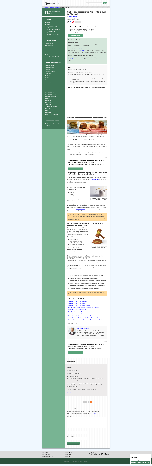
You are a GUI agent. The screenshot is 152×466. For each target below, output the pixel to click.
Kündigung (47, 24)
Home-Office (48, 88)
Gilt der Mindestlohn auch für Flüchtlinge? (77, 301)
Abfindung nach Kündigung (53, 34)
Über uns (69, 456)
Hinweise (94, 413)
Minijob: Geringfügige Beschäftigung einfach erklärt (81, 315)
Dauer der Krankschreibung (53, 56)
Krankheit (47, 54)
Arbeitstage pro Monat (50, 71)
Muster (53, 456)
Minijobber (72, 44)
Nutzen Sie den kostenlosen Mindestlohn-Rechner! (80, 71)
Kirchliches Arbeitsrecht (50, 90)
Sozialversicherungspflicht (51, 106)
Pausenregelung (48, 100)
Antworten (69, 392)
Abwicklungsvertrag (51, 32)
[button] (68, 22)
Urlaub (46, 110)
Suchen (105, 3)
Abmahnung (47, 22)
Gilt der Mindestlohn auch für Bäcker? (76, 303)
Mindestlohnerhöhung (80, 209)
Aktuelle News (47, 454)
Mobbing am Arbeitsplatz (50, 96)
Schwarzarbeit (48, 104)
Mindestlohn (57, 7)
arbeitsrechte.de (46, 7)
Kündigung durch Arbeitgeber (53, 29)
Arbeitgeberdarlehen (49, 67)
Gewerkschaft (48, 84)
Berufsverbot (48, 75)
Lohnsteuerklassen (49, 45)
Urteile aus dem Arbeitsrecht (51, 114)
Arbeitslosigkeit (48, 69)
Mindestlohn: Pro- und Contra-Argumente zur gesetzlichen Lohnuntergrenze (84, 311)
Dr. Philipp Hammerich (73, 16)
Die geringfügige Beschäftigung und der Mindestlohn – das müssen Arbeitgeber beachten (86, 75)
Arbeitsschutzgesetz (49, 73)
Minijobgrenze (95, 179)
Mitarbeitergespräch (49, 92)
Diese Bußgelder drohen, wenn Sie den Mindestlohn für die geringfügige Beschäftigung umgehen (88, 82)
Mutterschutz (48, 98)
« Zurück (84, 401)
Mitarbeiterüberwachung (50, 94)
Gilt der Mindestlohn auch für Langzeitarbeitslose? (79, 305)
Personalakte (48, 102)
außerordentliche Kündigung (53, 27)
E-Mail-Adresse (70, 436)
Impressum (69, 454)
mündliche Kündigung (52, 26)
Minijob (81, 49)
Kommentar (70, 416)
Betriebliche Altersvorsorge (51, 80)
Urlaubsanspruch (48, 112)
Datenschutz (69, 452)
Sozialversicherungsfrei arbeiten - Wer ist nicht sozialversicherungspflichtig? (84, 319)
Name (68, 430)
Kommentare (78, 22)
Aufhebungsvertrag (51, 31)
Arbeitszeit (70, 58)
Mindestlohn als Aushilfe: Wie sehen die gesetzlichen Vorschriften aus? (83, 307)
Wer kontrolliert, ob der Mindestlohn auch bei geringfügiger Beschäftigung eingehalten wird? (88, 78)
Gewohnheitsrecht (49, 86)
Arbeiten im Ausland (49, 65)
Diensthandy (48, 82)
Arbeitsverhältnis (49, 43)
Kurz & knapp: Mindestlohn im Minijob (77, 69)
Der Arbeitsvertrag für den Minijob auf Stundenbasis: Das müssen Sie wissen (84, 317)
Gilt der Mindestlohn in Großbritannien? (77, 309)
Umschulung (48, 108)
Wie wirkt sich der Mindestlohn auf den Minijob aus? (80, 72)
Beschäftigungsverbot (50, 78)
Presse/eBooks (47, 456)
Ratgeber (46, 452)
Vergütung (52, 7)
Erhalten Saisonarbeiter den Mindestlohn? (77, 313)
